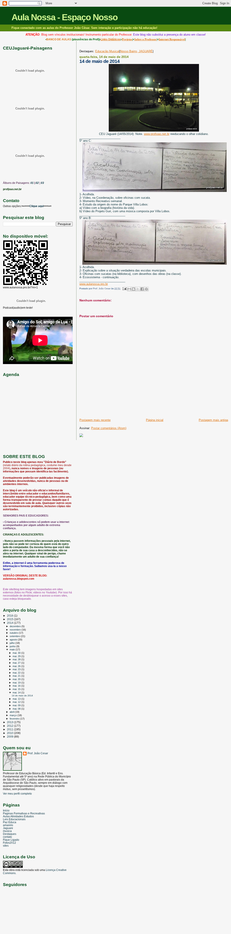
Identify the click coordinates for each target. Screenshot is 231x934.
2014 (10, 622)
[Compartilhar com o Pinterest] (146, 289)
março (13, 715)
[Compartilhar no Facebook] (142, 289)
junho (13, 646)
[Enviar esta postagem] (124, 288)
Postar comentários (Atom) (108, 428)
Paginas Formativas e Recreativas (24, 813)
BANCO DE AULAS (58, 39)
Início (6, 810)
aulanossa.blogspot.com (18, 578)
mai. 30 (17, 653)
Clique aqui (36, 206)
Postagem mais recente (95, 420)
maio (13, 649)
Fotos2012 (9, 842)
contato (7, 836)
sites (6, 845)
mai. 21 (17, 675)
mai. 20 (17, 679)
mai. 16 (17, 685)
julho (12, 643)
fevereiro (15, 718)
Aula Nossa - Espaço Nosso (65, 17)
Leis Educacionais (14, 819)
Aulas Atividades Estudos (18, 816)
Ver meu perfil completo (17, 793)
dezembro (15, 626)
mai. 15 (17, 689)
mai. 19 (17, 682)
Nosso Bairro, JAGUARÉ (136, 51)
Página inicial (154, 420)
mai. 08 (17, 708)
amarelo (8, 825)
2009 (10, 736)
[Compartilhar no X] (138, 289)
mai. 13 (17, 698)
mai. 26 (17, 666)
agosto (14, 639)
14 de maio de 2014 (22, 695)
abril (12, 712)
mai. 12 (17, 702)
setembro (15, 636)
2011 (10, 729)
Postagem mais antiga (213, 420)
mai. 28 (17, 659)
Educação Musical (107, 51)
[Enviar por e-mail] (129, 289)
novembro (15, 629)
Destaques (9, 833)
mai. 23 (17, 669)
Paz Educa (9, 822)
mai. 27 (17, 662)
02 (37, 183)
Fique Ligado (11, 839)
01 (32, 183)
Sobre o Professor (145, 39)
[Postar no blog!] (133, 289)
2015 (10, 619)
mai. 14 (17, 692)
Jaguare (8, 828)
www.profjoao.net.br (156, 134)
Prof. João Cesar (38, 753)
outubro (14, 632)
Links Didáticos (110, 39)
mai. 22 (17, 672)
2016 (10, 615)
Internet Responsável (172, 39)
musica (7, 830)
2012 (10, 725)
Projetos (127, 39)
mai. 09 (17, 705)
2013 (10, 722)
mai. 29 (17, 656)
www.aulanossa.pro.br (93, 284)
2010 (10, 732)
